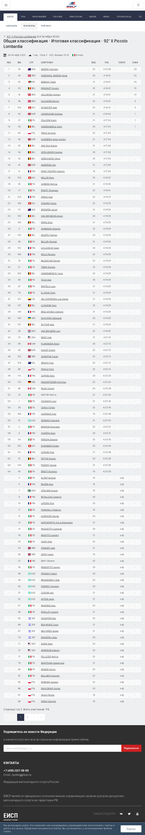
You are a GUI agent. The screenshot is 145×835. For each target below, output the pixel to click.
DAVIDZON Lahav (49, 638)
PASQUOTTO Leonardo (51, 529)
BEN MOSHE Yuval (50, 625)
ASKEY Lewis (47, 555)
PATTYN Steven (48, 459)
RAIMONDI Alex (48, 606)
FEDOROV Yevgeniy (50, 587)
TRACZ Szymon (48, 133)
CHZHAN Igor (47, 593)
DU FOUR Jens (47, 325)
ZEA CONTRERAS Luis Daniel (54, 299)
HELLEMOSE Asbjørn (51, 95)
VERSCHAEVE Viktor (50, 159)
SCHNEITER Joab (49, 108)
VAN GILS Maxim (49, 146)
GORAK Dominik (48, 702)
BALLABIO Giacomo (50, 676)
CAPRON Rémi (48, 376)
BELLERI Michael (49, 242)
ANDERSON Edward (50, 650)
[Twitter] (129, 814)
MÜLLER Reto (47, 178)
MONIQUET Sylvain (50, 88)
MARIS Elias (47, 223)
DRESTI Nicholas (49, 472)
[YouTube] (137, 814)
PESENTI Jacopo (48, 465)
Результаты (29, 26)
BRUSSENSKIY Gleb (50, 580)
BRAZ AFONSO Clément (52, 312)
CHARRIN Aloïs (48, 433)
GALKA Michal (47, 695)
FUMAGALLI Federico (51, 510)
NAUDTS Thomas (49, 235)
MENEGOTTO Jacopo (50, 567)
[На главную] (71, 5)
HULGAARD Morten (50, 101)
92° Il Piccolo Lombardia (21, 37)
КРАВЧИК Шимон (49, 682)
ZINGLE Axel (47, 197)
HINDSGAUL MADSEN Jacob (54, 76)
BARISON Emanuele (50, 427)
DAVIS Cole (46, 338)
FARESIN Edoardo (49, 440)
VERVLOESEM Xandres (51, 152)
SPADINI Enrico (48, 670)
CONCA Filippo (48, 408)
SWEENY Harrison (49, 69)
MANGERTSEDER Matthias (53, 382)
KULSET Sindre (48, 350)
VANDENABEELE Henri (51, 127)
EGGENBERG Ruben (50, 446)
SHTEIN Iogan (47, 599)
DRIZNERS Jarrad (49, 210)
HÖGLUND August (49, 491)
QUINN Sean (47, 644)
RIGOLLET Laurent (49, 612)
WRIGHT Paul (47, 363)
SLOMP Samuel (48, 478)
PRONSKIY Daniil (49, 574)
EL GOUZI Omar (48, 293)
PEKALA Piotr (47, 369)
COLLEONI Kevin (49, 120)
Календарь (11, 26)
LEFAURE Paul (47, 452)
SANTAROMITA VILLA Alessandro (57, 523)
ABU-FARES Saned (50, 631)
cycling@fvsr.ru (21, 775)
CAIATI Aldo (46, 542)
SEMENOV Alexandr (50, 421)
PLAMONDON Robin (50, 344)
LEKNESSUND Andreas (52, 114)
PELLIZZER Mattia (49, 657)
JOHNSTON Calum (49, 357)
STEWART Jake (48, 548)
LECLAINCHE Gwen (50, 248)
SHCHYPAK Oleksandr (51, 318)
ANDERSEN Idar (48, 165)
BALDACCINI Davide (50, 261)
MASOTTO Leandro (50, 535)
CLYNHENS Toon (49, 306)
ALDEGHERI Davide (50, 516)
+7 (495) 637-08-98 (16, 770)
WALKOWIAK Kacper (50, 689)
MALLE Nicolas (48, 255)
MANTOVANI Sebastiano (52, 663)
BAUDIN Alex (47, 484)
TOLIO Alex (46, 280)
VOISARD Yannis (49, 203)
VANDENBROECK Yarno (52, 274)
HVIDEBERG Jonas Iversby (53, 140)
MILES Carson (47, 389)
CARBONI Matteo (49, 184)
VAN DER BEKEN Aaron (52, 216)
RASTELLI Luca (48, 287)
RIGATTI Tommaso (49, 191)
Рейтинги (46, 26)
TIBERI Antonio (48, 267)
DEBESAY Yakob (48, 82)
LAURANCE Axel (48, 414)
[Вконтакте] (121, 814)
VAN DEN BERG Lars (50, 331)
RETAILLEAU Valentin (51, 497)
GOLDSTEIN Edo (48, 619)
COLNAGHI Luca (48, 401)
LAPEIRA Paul (47, 503)
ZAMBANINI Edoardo (50, 229)
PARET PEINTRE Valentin (53, 171)
